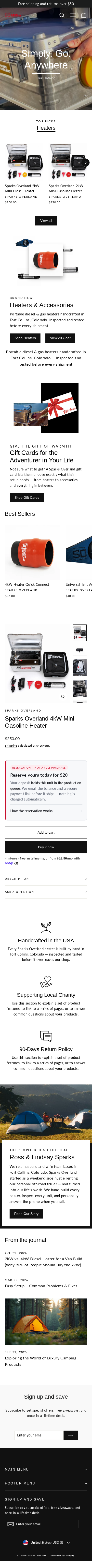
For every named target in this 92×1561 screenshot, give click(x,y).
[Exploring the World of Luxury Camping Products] (46, 1321)
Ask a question (19, 891)
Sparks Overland (23, 710)
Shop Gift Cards (26, 497)
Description (17, 878)
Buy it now (46, 847)
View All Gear (60, 338)
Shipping (11, 745)
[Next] (85, 163)
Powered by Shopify (62, 1555)
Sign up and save (25, 1499)
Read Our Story (26, 1214)
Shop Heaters (25, 338)
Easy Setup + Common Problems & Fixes (41, 1285)
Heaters (46, 128)
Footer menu (20, 1483)
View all (46, 221)
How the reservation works (31, 811)
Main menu (17, 1469)
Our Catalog (46, 78)
